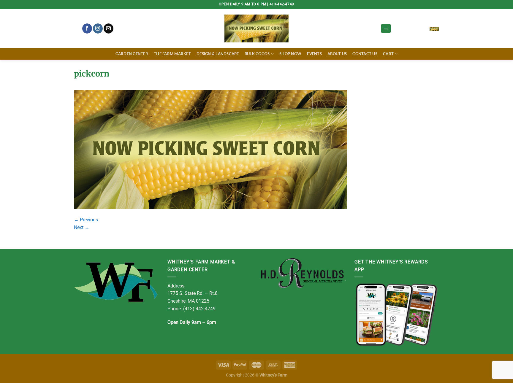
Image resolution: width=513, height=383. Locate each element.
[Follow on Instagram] (98, 28)
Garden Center (131, 53)
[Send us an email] (108, 28)
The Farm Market (172, 53)
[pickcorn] (210, 149)
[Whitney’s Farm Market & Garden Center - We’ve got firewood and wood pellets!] (256, 28)
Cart (388, 53)
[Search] (76, 29)
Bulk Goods (257, 53)
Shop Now (290, 53)
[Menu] (386, 29)
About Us (337, 53)
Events (314, 53)
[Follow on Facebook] (87, 28)
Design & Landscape (218, 53)
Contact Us (364, 53)
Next (81, 227)
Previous (86, 220)
